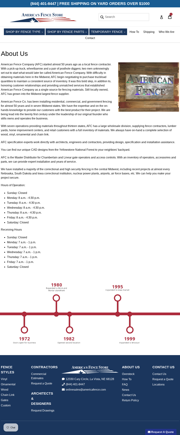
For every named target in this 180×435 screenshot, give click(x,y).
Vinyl (4, 379)
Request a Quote (41, 383)
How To (134, 31)
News (125, 389)
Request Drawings (42, 410)
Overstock (128, 373)
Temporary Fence (109, 32)
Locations (158, 384)
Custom (6, 405)
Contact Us (129, 395)
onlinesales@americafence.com (86, 389)
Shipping (149, 31)
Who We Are (166, 31)
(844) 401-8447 (75, 384)
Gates (4, 400)
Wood (4, 389)
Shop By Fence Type (25, 32)
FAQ (125, 384)
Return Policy (130, 400)
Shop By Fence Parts (68, 32)
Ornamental (8, 384)
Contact (90, 38)
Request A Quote (162, 431)
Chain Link (7, 394)
